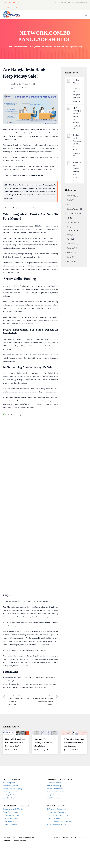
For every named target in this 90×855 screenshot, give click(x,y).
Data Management (73, 213)
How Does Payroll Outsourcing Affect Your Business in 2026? (77, 142)
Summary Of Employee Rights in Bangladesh (43, 742)
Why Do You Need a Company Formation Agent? (77, 168)
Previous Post (18, 700)
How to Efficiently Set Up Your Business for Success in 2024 (15, 742)
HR (68, 218)
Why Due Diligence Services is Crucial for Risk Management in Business (77, 89)
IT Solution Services (54, 783)
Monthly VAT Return (10, 795)
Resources (28, 88)
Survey (69, 257)
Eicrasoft (17, 88)
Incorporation (71, 222)
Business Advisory (73, 209)
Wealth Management (10, 786)
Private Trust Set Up (54, 786)
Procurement (71, 243)
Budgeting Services (10, 824)
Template (70, 261)
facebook (5, 2)
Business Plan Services (55, 789)
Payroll (69, 239)
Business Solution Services (12, 818)
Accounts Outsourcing (11, 815)
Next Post (42, 700)
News (69, 235)
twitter (9, 2)
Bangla (69, 200)
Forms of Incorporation (55, 792)
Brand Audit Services (10, 821)
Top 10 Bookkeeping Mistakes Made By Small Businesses (77, 115)
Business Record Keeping (12, 789)
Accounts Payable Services (56, 824)
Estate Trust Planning (10, 812)
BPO (68, 204)
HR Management (9, 783)
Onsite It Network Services (56, 818)
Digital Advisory (9, 798)
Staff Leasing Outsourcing (56, 809)
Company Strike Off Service (13, 809)
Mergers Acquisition (54, 795)
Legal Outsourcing (53, 798)
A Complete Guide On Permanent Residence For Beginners (74, 742)
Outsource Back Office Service (58, 815)
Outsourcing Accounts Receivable (59, 821)
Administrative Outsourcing (57, 812)
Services (70, 252)
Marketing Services (10, 792)
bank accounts (44, 226)
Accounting (71, 196)
